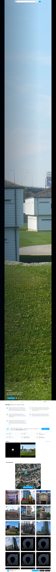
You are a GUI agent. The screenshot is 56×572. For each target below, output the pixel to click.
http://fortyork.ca (11, 437)
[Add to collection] (16, 398)
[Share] (21, 398)
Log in (39, 1)
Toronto (9, 434)
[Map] (19, 398)
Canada (8, 388)
